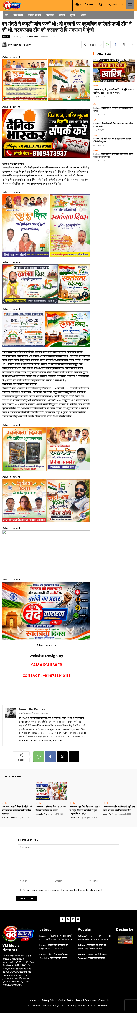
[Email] (131, 44)
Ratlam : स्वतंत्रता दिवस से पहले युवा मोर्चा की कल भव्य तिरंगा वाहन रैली (119, 808)
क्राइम (95, 120)
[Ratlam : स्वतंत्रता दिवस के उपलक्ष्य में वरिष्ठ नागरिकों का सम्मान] (51, 791)
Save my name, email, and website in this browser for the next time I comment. (63, 890)
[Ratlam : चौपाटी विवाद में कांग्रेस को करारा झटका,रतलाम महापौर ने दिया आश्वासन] (18, 791)
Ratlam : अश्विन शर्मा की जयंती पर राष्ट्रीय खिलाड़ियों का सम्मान (113, 110)
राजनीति (5, 36)
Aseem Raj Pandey (21, 44)
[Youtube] (78, 919)
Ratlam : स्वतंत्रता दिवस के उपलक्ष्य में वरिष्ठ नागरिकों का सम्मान (51, 808)
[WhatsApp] (107, 44)
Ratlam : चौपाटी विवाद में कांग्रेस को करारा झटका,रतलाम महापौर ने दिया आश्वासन (113, 156)
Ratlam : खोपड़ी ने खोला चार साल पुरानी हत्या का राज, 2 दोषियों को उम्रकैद (113, 140)
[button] (100, 4)
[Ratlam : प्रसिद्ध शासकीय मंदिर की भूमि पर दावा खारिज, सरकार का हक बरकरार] (114, 70)
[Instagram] (68, 919)
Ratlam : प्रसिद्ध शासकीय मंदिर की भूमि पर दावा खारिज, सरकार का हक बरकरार (113, 91)
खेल (94, 105)
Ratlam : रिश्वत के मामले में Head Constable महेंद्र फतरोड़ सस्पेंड (113, 125)
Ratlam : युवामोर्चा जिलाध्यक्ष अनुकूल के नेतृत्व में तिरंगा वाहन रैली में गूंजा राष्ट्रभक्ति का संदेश (85, 810)
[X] (123, 44)
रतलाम (95, 86)
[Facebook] (115, 44)
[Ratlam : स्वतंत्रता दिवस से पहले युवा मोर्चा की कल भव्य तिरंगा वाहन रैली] (119, 791)
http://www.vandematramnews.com (33, 713)
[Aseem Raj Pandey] (5, 44)
